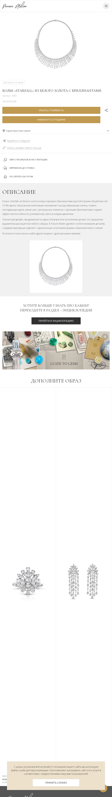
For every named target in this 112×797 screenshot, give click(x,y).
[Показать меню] (106, 5)
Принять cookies (56, 782)
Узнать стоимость (51, 110)
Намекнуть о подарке (51, 119)
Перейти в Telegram (18, 140)
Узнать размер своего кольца (24, 147)
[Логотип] (14, 6)
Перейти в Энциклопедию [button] (56, 320)
